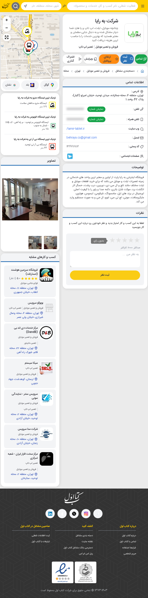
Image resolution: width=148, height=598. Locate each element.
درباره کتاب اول (129, 536)
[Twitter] (74, 513)
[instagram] (86, 513)
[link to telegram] (70, 156)
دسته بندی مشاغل (84, 536)
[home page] (6, 6)
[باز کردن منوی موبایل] (143, 6)
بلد (27, 85)
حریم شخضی (130, 554)
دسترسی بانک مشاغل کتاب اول (78, 548)
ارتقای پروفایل (107, 59)
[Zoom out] (7, 28)
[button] (27, 31)
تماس (139, 59)
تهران (78, 71)
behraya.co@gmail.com (81, 137)
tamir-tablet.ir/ (75, 129)
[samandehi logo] (85, 572)
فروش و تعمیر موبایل (98, 71)
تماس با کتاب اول (128, 541)
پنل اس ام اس (86, 554)
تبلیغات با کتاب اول (41, 541)
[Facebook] (62, 513)
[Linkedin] (50, 513)
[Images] (50, 242)
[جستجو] (16, 6)
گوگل (46, 85)
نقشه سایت (87, 541)
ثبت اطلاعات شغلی (41, 536)
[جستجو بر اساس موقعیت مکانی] (25, 6)
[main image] (30, 199)
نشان (8, 85)
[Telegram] (98, 513)
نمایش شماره (96, 109)
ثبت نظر (125, 59)
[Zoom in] (7, 20)
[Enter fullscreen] (7, 37)
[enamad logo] (62, 572)
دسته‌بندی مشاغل (125, 71)
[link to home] (142, 71)
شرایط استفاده (129, 548)
